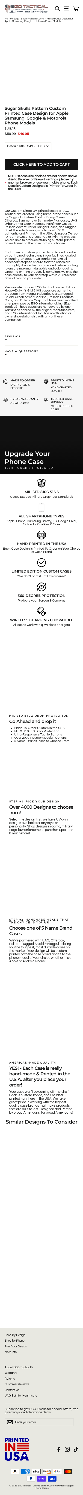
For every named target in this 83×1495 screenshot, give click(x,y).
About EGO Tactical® (19, 1367)
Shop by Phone (14, 1340)
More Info (11, 1352)
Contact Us (12, 1390)
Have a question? (22, 351)
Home (8, 18)
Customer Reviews (17, 1384)
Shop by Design (15, 1335)
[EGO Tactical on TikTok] (75, 1449)
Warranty (11, 1373)
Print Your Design (16, 1346)
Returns (10, 1378)
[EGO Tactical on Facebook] (58, 1449)
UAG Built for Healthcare (21, 1395)
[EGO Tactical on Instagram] (67, 1449)
